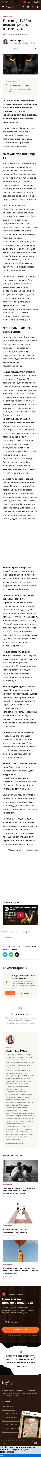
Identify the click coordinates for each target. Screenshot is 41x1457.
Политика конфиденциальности (14, 1424)
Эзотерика (7, 16)
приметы (14, 932)
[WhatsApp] (11, 954)
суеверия (25, 932)
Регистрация (23, 993)
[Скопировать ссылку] (17, 954)
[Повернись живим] (35, 1442)
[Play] (24, 2)
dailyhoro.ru (32, 850)
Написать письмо (8, 1410)
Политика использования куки (13, 1428)
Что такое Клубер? (9, 1406)
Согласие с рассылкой (10, 1417)
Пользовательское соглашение (13, 1413)
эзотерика (8, 937)
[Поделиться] (35, 48)
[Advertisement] (20, 544)
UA (3, 2)
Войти (10, 993)
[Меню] (2, 7)
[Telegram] (5, 954)
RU (7, 2)
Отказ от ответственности (12, 1421)
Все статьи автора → (14, 1143)
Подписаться (20, 1330)
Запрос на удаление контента (13, 1432)
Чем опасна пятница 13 (19, 85)
